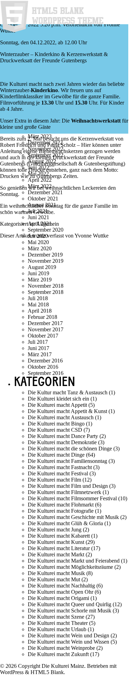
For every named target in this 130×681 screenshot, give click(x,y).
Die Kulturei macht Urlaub (57, 629)
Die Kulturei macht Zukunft (58, 654)
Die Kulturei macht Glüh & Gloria (65, 523)
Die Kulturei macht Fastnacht (60, 467)
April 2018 (40, 311)
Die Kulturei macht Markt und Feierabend (74, 561)
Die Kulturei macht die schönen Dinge (70, 448)
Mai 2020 (38, 242)
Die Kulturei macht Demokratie (62, 442)
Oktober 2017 (43, 336)
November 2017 (45, 329)
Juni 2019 (38, 273)
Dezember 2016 (45, 361)
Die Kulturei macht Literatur (59, 548)
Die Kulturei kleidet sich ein (58, 399)
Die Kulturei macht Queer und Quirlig (69, 604)
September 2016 (45, 373)
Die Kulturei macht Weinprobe (61, 648)
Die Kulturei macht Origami (58, 598)
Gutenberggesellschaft (52, 164)
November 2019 (45, 261)
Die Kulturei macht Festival (58, 473)
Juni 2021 (38, 217)
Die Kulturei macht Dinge (56, 455)
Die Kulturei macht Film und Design (68, 486)
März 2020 (40, 248)
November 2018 (45, 286)
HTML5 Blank (47, 672)
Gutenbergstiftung (103, 164)
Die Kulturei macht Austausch (61, 417)
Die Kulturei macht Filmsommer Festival (72, 498)
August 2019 (42, 267)
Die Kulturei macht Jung (54, 529)
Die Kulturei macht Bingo (56, 424)
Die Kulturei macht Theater (58, 623)
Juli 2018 (38, 298)
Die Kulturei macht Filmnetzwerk (64, 492)
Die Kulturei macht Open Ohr (60, 592)
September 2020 (45, 230)
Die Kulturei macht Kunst (56, 542)
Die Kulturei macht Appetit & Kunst (67, 411)
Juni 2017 (38, 348)
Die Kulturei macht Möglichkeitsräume (70, 567)
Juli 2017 (38, 342)
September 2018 (45, 292)
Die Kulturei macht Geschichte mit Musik (73, 517)
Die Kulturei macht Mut (54, 579)
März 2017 (40, 354)
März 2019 (40, 280)
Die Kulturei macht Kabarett (59, 536)
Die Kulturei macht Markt (56, 554)
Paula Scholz (61, 145)
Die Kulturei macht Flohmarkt (61, 505)
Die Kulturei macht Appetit (57, 405)
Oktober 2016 (43, 367)
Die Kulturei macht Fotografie (61, 511)
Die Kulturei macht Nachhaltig (61, 586)
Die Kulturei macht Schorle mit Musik (69, 610)
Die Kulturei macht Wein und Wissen (68, 642)
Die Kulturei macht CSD (55, 430)
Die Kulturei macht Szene (56, 617)
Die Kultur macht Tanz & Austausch (67, 392)
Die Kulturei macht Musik (56, 573)
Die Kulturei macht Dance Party (63, 436)
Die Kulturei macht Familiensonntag (67, 461)
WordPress (12, 672)
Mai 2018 (38, 304)
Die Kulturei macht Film (54, 480)
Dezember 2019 (45, 255)
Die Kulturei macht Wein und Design (68, 635)
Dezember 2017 (45, 323)
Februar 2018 (42, 317)
